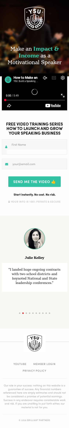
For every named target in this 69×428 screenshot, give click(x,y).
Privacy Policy (35, 370)
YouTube (20, 364)
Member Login (44, 364)
